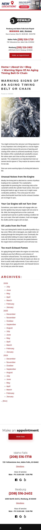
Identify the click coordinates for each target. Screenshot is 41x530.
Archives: (11, 276)
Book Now (20, 437)
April (8, 297)
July (8, 287)
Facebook (16, 480)
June (8, 290)
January (9, 307)
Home (5, 67)
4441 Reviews (26, 31)
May (8, 293)
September (11, 324)
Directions (20, 466)
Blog (28, 67)
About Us (17, 67)
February (10, 304)
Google (20, 480)
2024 (6, 355)
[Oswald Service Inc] (20, 20)
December (10, 314)
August (9, 328)
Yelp (24, 480)
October (9, 321)
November (10, 318)
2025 (6, 311)
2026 (6, 283)
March (9, 300)
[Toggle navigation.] (37, 3)
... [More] (4, 401)
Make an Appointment (20, 55)
